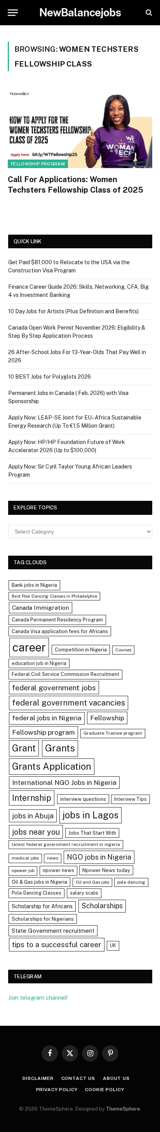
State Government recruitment (53, 930)
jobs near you (36, 831)
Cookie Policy (104, 1089)
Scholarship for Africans (42, 906)
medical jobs (25, 858)
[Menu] (13, 12)
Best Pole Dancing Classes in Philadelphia (54, 596)
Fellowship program (38, 163)
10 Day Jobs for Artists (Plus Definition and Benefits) (73, 311)
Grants (60, 748)
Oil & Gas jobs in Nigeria (39, 882)
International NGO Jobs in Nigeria (64, 782)
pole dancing (131, 882)
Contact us (78, 1078)
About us (116, 1078)
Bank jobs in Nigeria (34, 585)
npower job (23, 870)
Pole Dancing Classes (36, 893)
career (29, 647)
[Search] (148, 12)
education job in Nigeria (39, 663)
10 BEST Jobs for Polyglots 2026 (49, 377)
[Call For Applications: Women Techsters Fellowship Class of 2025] (80, 127)
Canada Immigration (40, 607)
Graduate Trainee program (112, 733)
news (52, 858)
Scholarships (102, 906)
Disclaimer (38, 1078)
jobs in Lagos (90, 814)
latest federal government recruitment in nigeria (66, 844)
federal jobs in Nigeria (47, 718)
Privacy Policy (57, 1089)
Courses (123, 650)
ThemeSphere (123, 1109)
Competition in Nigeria (81, 650)
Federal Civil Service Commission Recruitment (65, 674)
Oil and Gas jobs (92, 882)
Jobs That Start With (92, 833)
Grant (24, 747)
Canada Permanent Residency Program (57, 620)
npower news (58, 870)
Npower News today (106, 870)
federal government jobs (54, 687)
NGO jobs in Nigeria (99, 857)
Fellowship (107, 718)
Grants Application (51, 766)
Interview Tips (130, 799)
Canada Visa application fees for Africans (60, 631)
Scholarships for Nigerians (43, 919)
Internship (31, 798)
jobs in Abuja (33, 816)
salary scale (84, 893)
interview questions (83, 799)
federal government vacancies (68, 702)
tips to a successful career (56, 944)
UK (113, 945)
